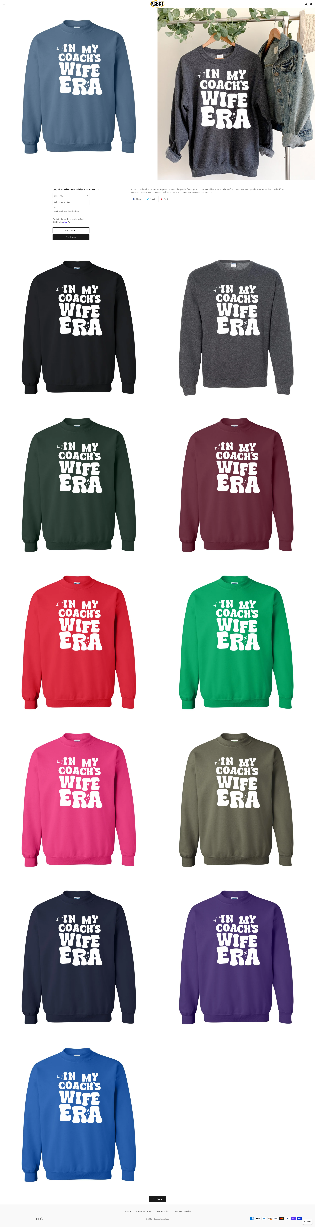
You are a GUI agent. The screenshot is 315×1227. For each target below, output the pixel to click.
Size (55, 196)
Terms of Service (183, 1211)
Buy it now (71, 237)
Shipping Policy (143, 1211)
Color (56, 202)
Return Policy (163, 1211)
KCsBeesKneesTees (161, 1219)
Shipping (56, 211)
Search (127, 1211)
